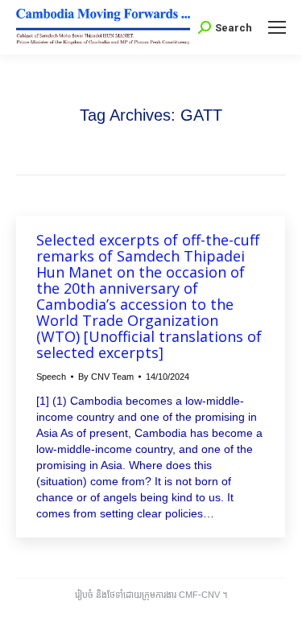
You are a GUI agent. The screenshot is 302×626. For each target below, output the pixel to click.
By (106, 376)
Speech (51, 376)
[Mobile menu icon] (277, 27)
